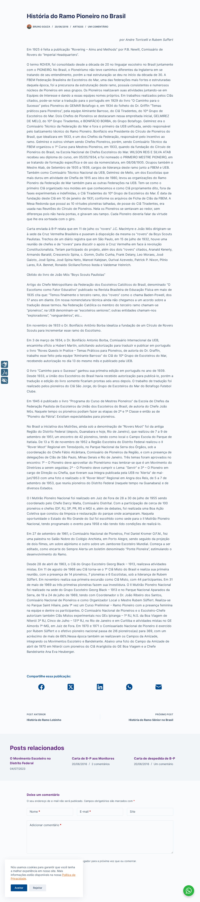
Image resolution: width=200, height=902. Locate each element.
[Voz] (4, 372)
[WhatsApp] (129, 687)
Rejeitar (37, 887)
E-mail (85, 811)
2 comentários (101, 764)
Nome (35, 811)
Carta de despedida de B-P (154, 758)
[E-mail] (158, 687)
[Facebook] (41, 687)
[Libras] (4, 364)
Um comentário (98, 26)
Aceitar (19, 887)
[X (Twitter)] (70, 687)
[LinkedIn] (100, 687)
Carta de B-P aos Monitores (93, 758)
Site (132, 811)
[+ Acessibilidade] (4, 380)
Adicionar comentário (45, 825)
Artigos (78, 26)
